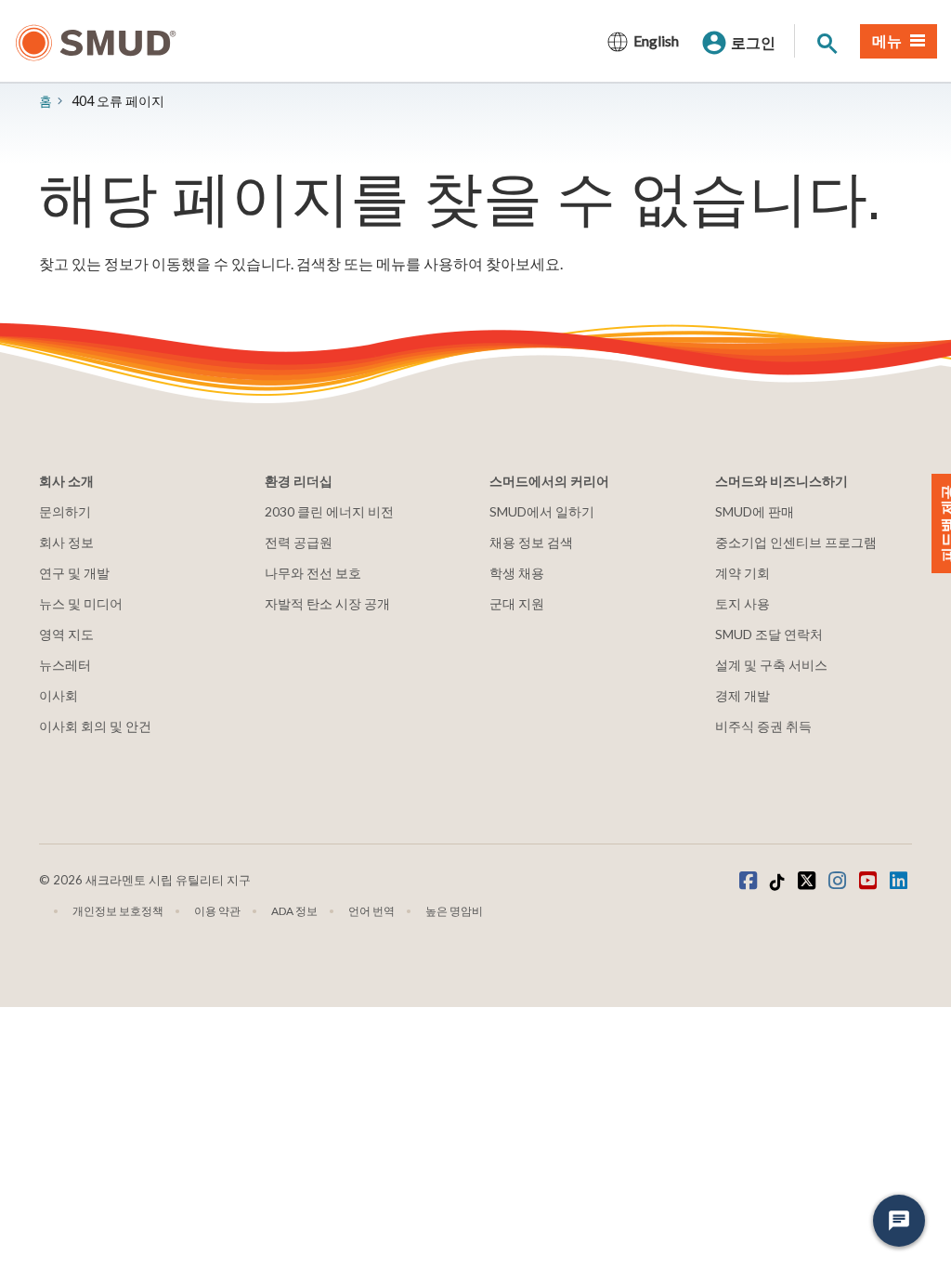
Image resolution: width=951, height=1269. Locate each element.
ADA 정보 (294, 911)
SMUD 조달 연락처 (769, 634)
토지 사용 (742, 603)
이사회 (58, 695)
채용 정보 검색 (531, 542)
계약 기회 (742, 573)
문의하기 (65, 511)
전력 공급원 (298, 542)
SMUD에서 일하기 (541, 511)
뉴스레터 (65, 665)
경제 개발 (742, 695)
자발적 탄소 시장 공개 (327, 603)
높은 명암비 (454, 911)
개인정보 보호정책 (117, 911)
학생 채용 (516, 573)
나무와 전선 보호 (313, 573)
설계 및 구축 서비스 (771, 665)
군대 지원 (516, 603)
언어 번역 (371, 911)
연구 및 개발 (74, 573)
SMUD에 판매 (754, 511)
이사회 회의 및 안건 (95, 726)
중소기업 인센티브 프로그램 (796, 542)
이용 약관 (217, 911)
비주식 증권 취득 (763, 726)
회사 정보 (66, 542)
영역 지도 (66, 634)
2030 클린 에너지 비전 (329, 511)
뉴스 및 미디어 (81, 603)
